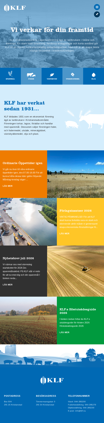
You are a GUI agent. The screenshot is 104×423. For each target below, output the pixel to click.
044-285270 (90, 405)
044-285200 (80, 401)
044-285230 (88, 408)
